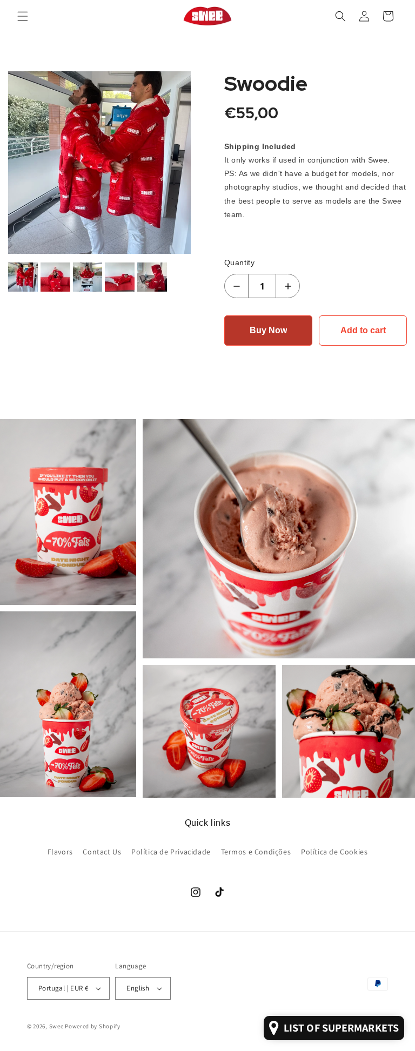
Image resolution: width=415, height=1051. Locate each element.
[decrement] (236, 286)
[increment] (288, 286)
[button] (23, 16)
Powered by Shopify (93, 1026)
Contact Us (102, 852)
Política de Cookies (334, 852)
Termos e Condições (256, 852)
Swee (56, 1026)
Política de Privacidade (171, 852)
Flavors (60, 852)
